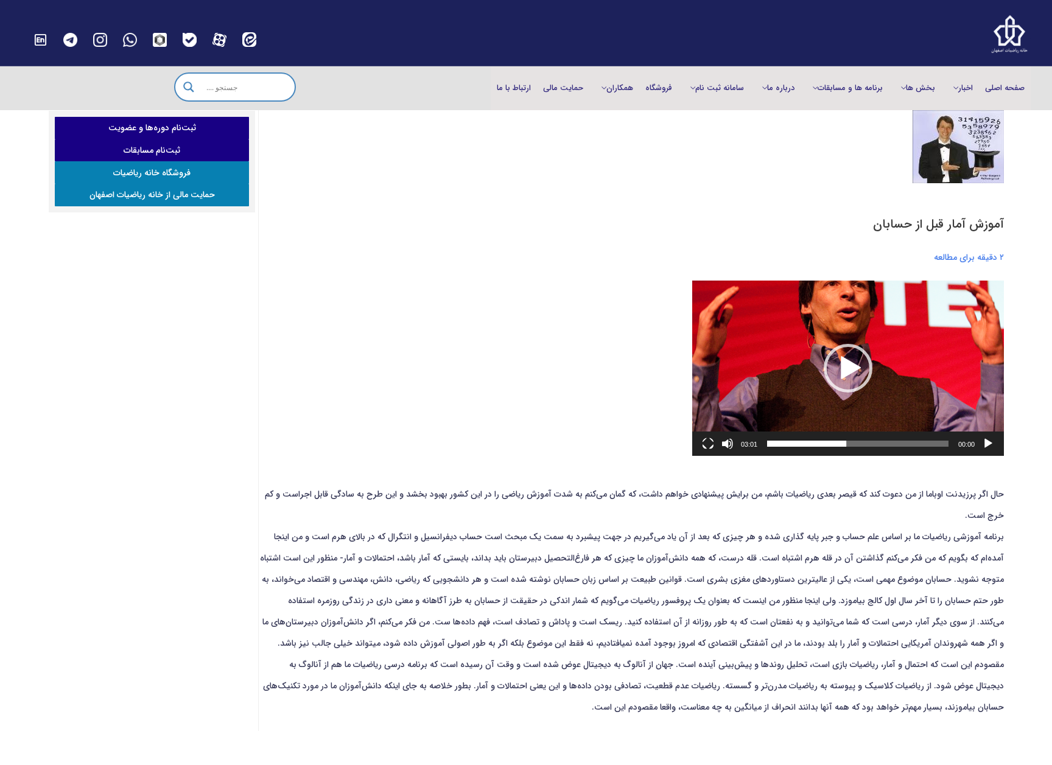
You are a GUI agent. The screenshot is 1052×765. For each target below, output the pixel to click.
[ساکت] (727, 444)
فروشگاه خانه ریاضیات (152, 173)
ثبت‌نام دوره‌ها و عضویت (152, 127)
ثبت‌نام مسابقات (152, 150)
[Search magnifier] (188, 87)
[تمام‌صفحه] (708, 444)
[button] (848, 368)
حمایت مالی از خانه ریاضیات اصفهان (152, 194)
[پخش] (988, 444)
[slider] (858, 444)
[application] (848, 368)
